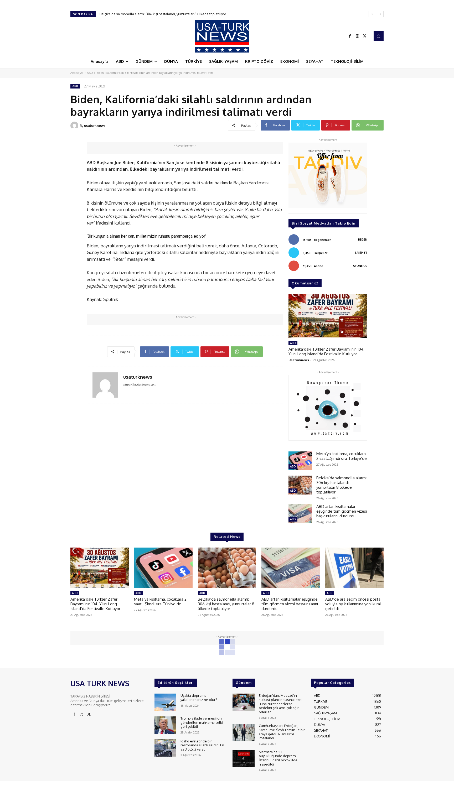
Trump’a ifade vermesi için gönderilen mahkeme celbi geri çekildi (201, 722)
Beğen (362, 239)
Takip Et (360, 252)
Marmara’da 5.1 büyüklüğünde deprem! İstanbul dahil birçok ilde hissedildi (278, 758)
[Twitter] (364, 36)
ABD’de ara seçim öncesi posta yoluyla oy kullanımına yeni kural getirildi (353, 604)
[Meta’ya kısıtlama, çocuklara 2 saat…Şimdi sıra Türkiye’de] (300, 460)
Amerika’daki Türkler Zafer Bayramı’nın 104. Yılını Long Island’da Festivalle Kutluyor (326, 351)
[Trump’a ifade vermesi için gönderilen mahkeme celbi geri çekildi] (165, 725)
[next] (380, 14)
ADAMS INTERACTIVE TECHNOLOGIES (177, 786)
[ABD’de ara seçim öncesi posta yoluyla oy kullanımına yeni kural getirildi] (354, 568)
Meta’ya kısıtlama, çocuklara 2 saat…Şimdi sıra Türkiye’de (341, 456)
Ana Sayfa (77, 73)
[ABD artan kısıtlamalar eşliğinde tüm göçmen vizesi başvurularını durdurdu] (300, 513)
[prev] (372, 14)
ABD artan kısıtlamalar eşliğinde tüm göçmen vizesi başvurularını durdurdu (159, 14)
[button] (379, 36)
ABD (90, 73)
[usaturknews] (75, 125)
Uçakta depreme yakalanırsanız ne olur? (198, 697)
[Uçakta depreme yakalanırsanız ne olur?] (165, 702)
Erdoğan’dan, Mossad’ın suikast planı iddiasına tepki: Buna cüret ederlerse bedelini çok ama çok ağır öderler (281, 703)
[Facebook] (350, 36)
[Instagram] (357, 36)
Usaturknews (298, 360)
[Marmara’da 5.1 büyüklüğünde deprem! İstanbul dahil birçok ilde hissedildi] (243, 759)
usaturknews (94, 125)
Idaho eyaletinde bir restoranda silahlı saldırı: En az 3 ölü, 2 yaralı (202, 745)
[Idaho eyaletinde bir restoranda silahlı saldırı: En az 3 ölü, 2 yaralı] (165, 748)
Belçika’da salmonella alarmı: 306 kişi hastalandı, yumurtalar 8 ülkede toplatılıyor (341, 485)
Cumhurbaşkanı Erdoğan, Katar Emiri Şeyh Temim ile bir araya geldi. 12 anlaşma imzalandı (282, 732)
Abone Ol (360, 266)
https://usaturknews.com (139, 384)
